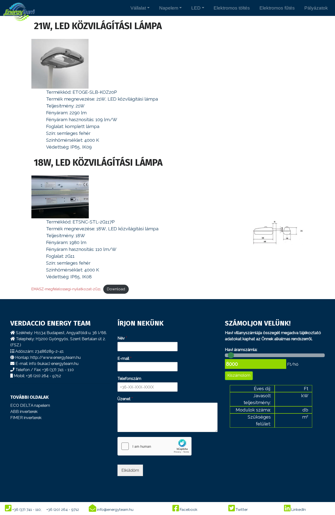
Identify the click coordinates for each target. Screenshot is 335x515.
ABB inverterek (24, 411)
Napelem (168, 8)
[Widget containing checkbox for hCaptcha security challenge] (154, 446)
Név (122, 338)
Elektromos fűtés (277, 8)
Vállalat (138, 8)
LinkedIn (298, 509)
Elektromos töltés (232, 8)
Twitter (241, 509)
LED (196, 8)
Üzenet (125, 399)
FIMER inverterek (25, 417)
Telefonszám (129, 378)
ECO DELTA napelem (30, 405)
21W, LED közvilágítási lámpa (98, 26)
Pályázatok (316, 8)
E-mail (124, 358)
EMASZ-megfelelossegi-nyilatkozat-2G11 (66, 289)
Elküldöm (130, 470)
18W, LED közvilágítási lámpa (98, 162)
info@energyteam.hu (114, 509)
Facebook (188, 509)
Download (116, 289)
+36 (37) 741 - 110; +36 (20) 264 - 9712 (45, 509)
